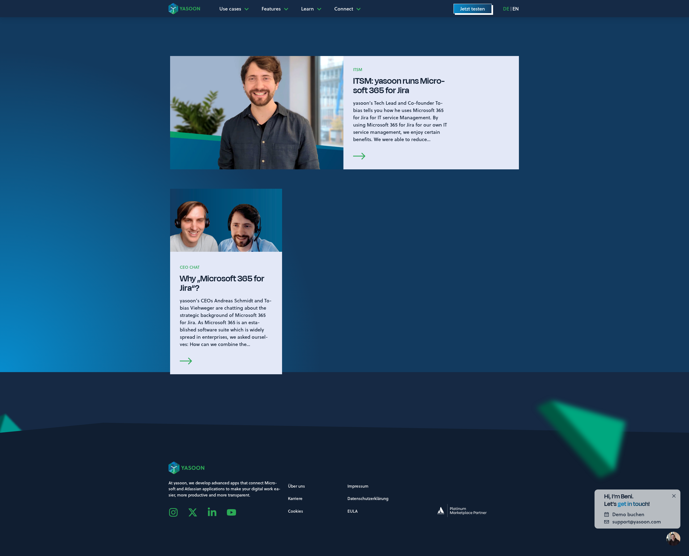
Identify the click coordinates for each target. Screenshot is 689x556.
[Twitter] (197, 512)
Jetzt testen (472, 8)
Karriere (295, 498)
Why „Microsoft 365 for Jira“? (222, 283)
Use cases (230, 8)
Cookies (295, 511)
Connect (343, 8)
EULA (352, 511)
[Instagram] (178, 512)
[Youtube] (236, 512)
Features (271, 8)
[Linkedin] (217, 512)
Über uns (296, 486)
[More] (248, 8)
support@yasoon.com (636, 521)
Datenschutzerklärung (367, 498)
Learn (307, 8)
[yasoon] (184, 8)
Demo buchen (628, 514)
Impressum (357, 486)
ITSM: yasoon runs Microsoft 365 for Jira (399, 86)
